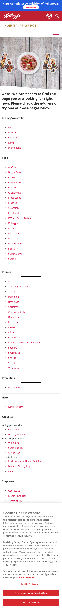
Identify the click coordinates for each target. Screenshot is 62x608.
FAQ (10, 471)
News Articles (15, 406)
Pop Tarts (13, 238)
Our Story (13, 137)
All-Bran (12, 167)
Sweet (11, 363)
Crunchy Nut (15, 192)
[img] (19, 25)
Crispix (12, 187)
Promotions (14, 147)
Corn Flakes (14, 182)
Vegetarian (14, 368)
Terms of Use (15, 500)
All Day (12, 291)
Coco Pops (14, 177)
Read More (31, 7)
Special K (13, 248)
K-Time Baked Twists (19, 218)
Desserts (13, 322)
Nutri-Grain (14, 233)
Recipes (12, 132)
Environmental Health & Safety (25, 461)
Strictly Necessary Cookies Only (31, 593)
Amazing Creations (18, 286)
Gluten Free (14, 337)
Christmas (14, 306)
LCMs (11, 228)
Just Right (13, 213)
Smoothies (14, 352)
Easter (11, 327)
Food (11, 127)
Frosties (12, 202)
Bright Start (14, 172)
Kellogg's (13, 223)
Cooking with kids (18, 312)
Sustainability (15, 447)
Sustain (12, 258)
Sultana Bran (15, 253)
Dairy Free (14, 317)
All (9, 281)
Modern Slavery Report (21, 466)
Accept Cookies (31, 602)
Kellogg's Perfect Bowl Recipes (25, 342)
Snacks (12, 357)
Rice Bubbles (15, 243)
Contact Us (14, 490)
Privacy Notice (27, 577)
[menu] (55, 33)
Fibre (11, 332)
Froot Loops (14, 197)
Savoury (12, 347)
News (11, 142)
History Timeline (17, 434)
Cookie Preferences (31, 584)
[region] (31, 555)
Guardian (13, 207)
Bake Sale (13, 296)
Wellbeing (13, 442)
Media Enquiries (17, 495)
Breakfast (13, 301)
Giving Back (14, 452)
